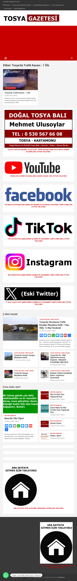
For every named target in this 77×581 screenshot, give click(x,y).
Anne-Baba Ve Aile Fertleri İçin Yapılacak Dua (59, 409)
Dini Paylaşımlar (10, 415)
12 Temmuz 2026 (19, 360)
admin (15, 95)
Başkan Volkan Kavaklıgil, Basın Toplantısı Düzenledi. (61, 375)
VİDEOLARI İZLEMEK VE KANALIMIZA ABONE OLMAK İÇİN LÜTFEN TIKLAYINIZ (38, 176)
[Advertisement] (38, 41)
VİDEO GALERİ (11, 314)
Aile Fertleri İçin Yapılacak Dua (57, 395)
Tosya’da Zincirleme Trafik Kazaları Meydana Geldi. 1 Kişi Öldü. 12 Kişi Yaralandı (54, 325)
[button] (6, 575)
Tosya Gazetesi (10, 88)
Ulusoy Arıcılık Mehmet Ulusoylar (21, 5)
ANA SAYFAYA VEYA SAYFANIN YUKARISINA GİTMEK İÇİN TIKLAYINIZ (39, 508)
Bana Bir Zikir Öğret (14, 418)
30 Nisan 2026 (54, 380)
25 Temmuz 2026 (45, 331)
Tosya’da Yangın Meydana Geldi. (21, 374)
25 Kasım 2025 (55, 426)
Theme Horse (37, 577)
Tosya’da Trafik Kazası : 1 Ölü (17, 93)
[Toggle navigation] (5, 58)
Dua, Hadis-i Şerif (12, 387)
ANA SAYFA (6, 5)
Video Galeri (7, 8)
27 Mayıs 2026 (18, 378)
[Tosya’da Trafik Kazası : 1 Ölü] (20, 79)
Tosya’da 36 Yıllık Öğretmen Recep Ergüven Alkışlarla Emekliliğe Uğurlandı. (59, 358)
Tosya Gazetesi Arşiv (58, 5)
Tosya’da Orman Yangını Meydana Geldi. (24, 356)
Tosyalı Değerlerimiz (19, 8)
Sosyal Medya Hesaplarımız (41, 5)
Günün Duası (55, 423)
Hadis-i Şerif (55, 436)
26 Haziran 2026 (55, 365)
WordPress (61, 577)
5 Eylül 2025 (8, 95)
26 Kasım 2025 (9, 421)
